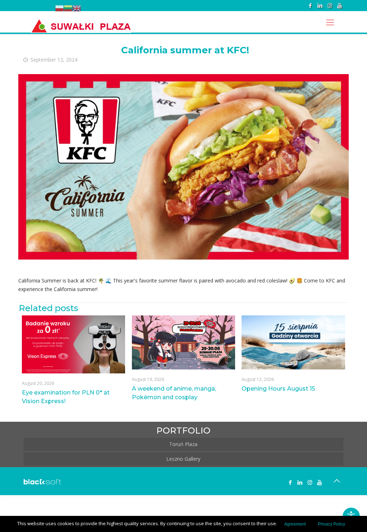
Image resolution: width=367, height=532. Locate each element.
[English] (76, 8)
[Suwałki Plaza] (81, 22)
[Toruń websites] (42, 482)
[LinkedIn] (320, 5)
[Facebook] (310, 5)
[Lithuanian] (68, 8)
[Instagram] (330, 5)
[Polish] (59, 8)
